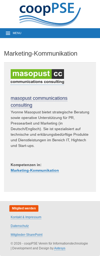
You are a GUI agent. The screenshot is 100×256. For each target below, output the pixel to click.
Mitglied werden (24, 208)
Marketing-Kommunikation (35, 170)
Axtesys (59, 248)
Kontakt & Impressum (26, 217)
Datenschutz (20, 226)
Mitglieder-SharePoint (26, 235)
